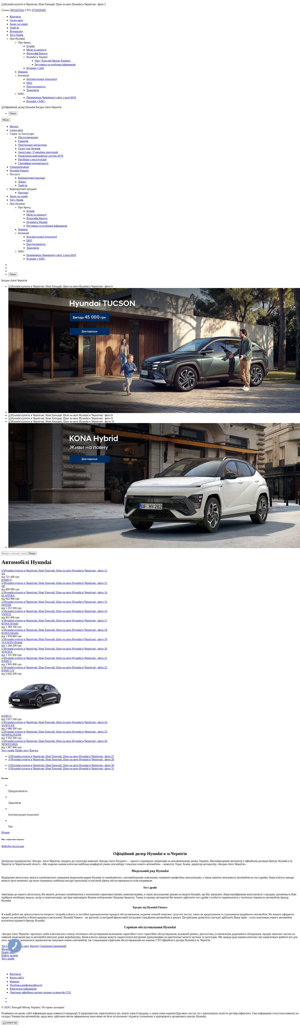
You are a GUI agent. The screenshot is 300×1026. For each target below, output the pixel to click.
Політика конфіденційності (26, 985)
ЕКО (29, 82)
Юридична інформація (23, 988)
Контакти (15, 16)
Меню (6, 120)
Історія (30, 46)
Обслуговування (28, 137)
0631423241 (17, 10)
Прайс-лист (22, 750)
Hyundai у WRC (35, 101)
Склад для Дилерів (29, 148)
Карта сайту (17, 977)
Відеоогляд (16, 31)
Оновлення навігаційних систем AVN (40, 155)
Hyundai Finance (19, 170)
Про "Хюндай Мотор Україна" (53, 60)
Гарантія (23, 141)
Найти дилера (9, 955)
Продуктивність (35, 86)
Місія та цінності (36, 49)
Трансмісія (32, 90)
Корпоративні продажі (31, 177)
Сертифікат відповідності (33, 163)
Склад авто (16, 20)
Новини (23, 71)
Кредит (34, 750)
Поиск (13, 113)
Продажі (23, 192)
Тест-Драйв (16, 35)
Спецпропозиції (19, 166)
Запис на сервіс (19, 24)
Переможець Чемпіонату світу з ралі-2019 (51, 97)
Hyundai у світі (35, 68)
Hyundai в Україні (36, 222)
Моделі (14, 126)
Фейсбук (6, 846)
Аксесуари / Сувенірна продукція (38, 152)
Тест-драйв (7, 750)
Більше (5, 832)
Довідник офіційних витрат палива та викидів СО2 (40, 992)
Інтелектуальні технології (41, 79)
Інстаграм (18, 846)
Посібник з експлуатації (32, 159)
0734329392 (39, 10)
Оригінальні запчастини (32, 144)
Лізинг (22, 181)
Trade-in (14, 27)
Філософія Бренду (37, 53)
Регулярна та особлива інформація (55, 64)
